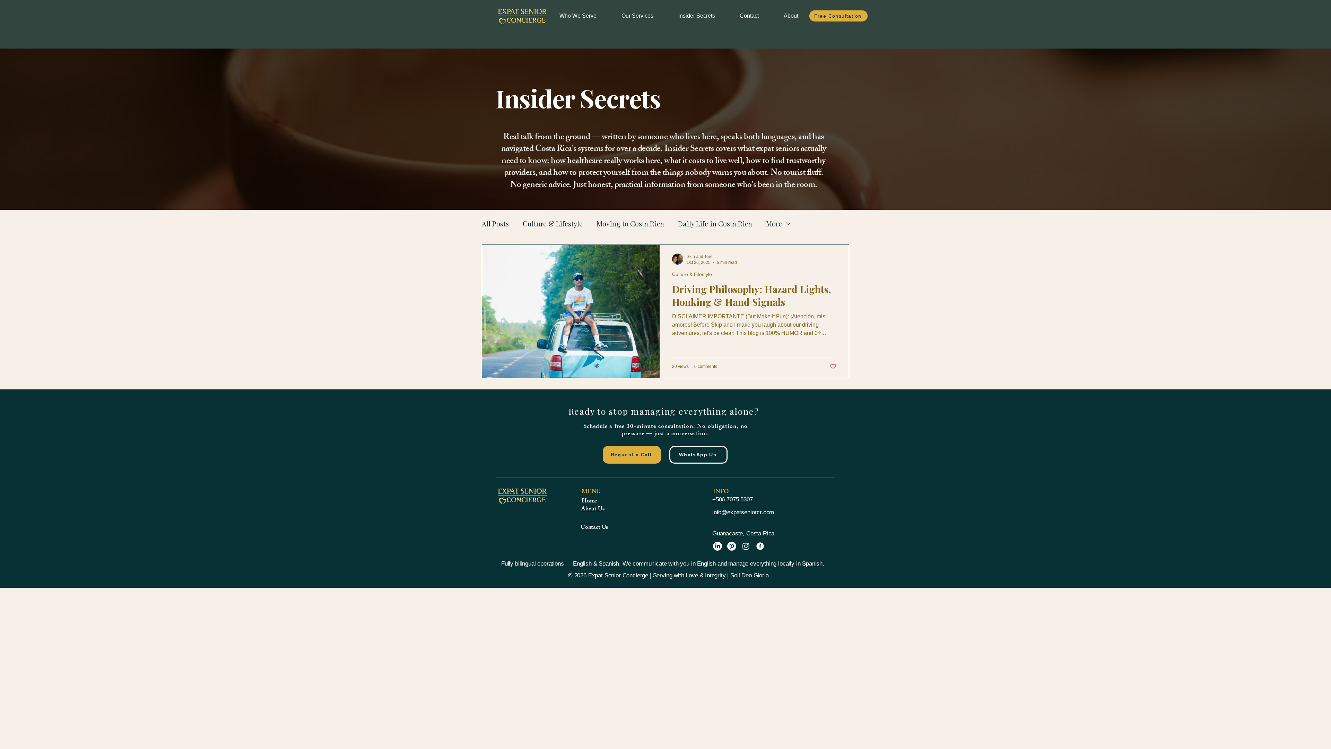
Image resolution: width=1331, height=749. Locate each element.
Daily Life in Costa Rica (715, 223)
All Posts (495, 223)
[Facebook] (760, 546)
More (774, 223)
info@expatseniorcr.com (743, 512)
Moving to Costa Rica (630, 223)
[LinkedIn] (717, 546)
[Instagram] (745, 546)
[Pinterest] (731, 546)
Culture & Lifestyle (553, 223)
